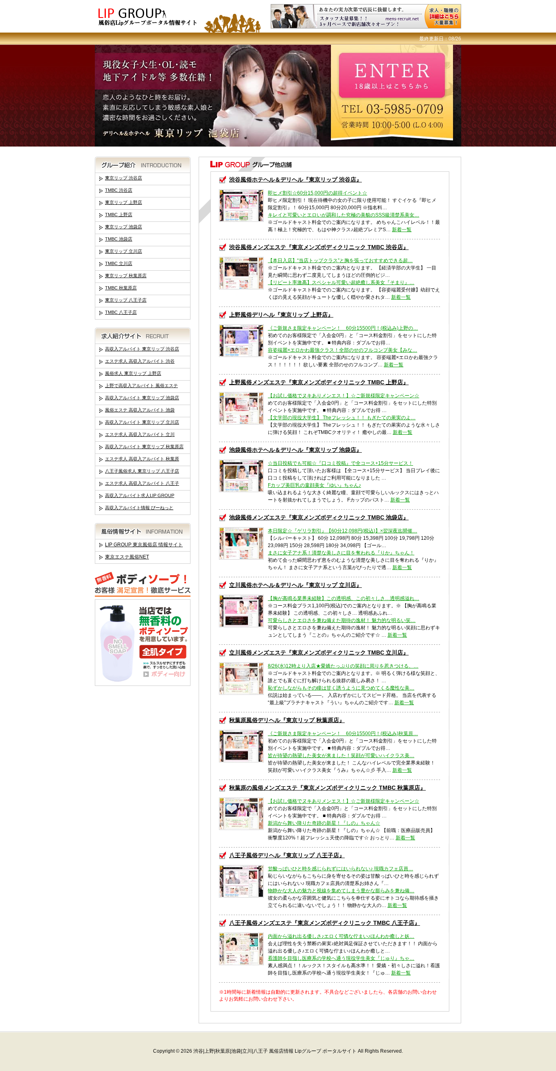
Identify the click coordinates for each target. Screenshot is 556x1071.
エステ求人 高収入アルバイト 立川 (140, 434)
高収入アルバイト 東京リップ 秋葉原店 (144, 446)
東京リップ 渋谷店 (123, 177)
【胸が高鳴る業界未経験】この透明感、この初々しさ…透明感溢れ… (343, 598)
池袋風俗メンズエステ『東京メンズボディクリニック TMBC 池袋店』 (319, 517)
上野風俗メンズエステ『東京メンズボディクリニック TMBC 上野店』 (319, 382)
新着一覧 (402, 229)
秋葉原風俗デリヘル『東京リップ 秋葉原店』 (287, 720)
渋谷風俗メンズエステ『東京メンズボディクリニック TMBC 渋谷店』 (319, 247)
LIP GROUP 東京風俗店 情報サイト (144, 545)
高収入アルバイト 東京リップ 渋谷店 (142, 348)
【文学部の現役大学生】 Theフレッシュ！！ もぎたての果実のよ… (342, 418)
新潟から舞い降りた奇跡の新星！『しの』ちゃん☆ (324, 823)
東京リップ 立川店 (123, 251)
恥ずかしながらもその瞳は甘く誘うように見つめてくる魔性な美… (341, 688)
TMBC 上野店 (118, 214)
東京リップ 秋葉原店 (126, 275)
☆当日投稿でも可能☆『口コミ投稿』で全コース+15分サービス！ (340, 463)
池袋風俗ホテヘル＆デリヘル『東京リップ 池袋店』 (295, 450)
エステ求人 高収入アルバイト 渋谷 (140, 361)
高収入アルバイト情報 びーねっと (139, 507)
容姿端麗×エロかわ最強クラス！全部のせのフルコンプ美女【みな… (342, 350)
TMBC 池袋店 (118, 239)
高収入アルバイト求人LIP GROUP (139, 495)
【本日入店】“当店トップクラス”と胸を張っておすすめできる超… (340, 260)
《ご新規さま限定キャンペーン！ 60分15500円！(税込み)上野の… (343, 328)
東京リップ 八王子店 (126, 300)
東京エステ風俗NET (127, 557)
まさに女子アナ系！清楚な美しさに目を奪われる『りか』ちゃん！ (341, 553)
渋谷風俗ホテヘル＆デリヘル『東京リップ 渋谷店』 (295, 179)
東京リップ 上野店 (123, 202)
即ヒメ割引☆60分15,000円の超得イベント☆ (317, 193)
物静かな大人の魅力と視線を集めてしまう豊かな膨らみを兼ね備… (341, 891)
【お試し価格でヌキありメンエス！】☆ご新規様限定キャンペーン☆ (343, 396)
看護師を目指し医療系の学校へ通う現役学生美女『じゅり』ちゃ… (341, 958)
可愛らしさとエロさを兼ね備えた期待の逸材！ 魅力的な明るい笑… (342, 620)
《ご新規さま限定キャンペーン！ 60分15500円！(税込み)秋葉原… (343, 733)
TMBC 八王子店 (121, 312)
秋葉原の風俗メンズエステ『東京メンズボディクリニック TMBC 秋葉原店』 (327, 787)
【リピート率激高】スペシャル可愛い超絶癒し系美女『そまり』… (341, 282)
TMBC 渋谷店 (118, 190)
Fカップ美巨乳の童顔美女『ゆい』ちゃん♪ (314, 485)
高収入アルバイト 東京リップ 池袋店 (142, 397)
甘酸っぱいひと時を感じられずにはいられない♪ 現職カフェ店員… (340, 869)
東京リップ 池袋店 (123, 226)
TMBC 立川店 (118, 263)
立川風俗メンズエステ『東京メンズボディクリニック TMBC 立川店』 (319, 652)
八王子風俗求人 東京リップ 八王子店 (142, 471)
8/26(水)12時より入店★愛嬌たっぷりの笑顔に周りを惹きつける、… (343, 666)
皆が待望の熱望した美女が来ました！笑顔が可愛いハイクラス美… (341, 755)
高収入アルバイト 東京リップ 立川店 (142, 422)
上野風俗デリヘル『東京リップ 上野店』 (281, 314)
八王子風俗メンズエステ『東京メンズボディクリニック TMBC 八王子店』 (324, 923)
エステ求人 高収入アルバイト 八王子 (142, 483)
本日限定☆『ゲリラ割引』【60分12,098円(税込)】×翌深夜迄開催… (342, 531)
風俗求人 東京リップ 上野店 (133, 373)
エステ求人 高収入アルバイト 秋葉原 (142, 458)
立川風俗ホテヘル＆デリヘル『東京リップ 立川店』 (295, 585)
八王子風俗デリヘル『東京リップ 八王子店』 (287, 855)
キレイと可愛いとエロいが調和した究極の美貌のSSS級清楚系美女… (343, 215)
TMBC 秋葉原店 (121, 287)
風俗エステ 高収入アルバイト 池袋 (140, 409)
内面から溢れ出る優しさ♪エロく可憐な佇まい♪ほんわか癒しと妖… (341, 936)
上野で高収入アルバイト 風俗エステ (141, 385)
